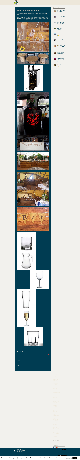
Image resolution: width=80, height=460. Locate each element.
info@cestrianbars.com (22, 450)
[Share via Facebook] (17, 351)
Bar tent (54, 442)
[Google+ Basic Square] (57, 447)
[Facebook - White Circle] (14, 450)
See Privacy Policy (23, 458)
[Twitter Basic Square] (55, 447)
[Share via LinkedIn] (22, 351)
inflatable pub (57, 442)
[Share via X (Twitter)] (20, 351)
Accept (75, 458)
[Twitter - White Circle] (14, 452)
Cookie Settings (69, 458)
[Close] (78, 458)
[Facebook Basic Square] (53, 447)
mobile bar (61, 442)
